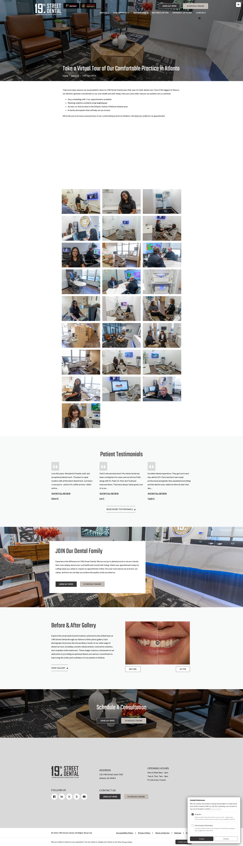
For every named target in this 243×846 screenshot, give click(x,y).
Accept (201, 839)
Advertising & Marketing (204, 825)
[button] (81, 201)
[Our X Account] (69, 797)
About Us (75, 75)
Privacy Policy (144, 833)
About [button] (103, 12)
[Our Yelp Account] (77, 797)
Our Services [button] (120, 12)
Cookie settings (183, 842)
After (183, 669)
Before (133, 669)
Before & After (160, 12)
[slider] (157, 642)
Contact (201, 12)
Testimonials (140, 12)
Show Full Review (61, 493)
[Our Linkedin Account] (62, 797)
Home (65, 75)
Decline (226, 839)
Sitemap (177, 833)
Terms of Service (162, 833)
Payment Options (182, 12)
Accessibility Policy (124, 833)
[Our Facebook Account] (54, 797)
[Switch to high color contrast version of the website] (238, 4)
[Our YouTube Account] (84, 797)
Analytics (198, 814)
